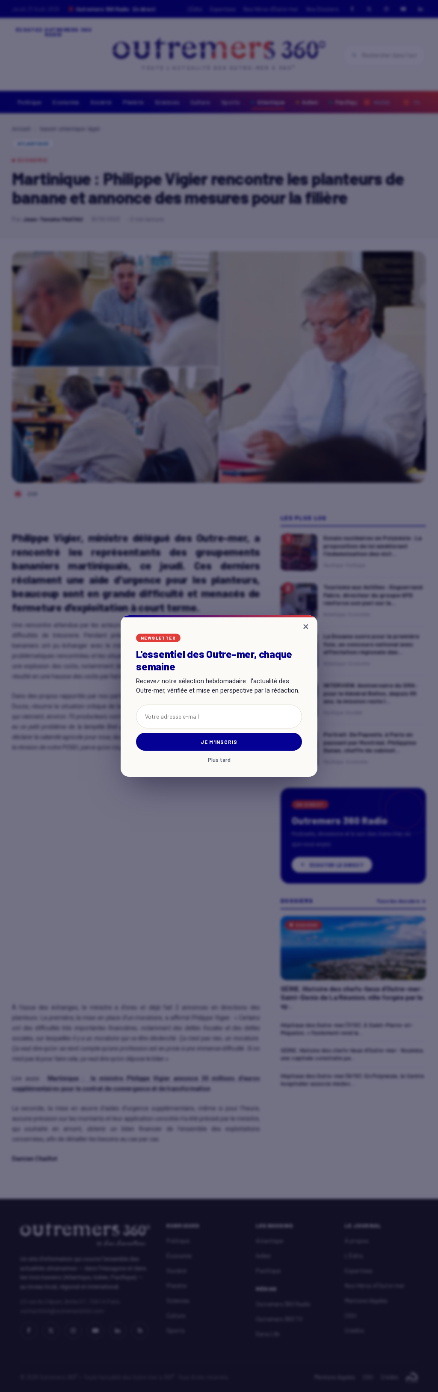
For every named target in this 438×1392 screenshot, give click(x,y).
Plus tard (219, 760)
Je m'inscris (219, 742)
